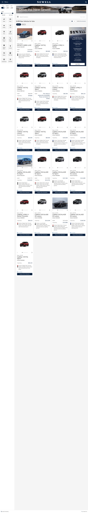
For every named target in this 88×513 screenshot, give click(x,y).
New (3, 5)
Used (11, 5)
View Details (20, 63)
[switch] (3, 7)
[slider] (1, 13)
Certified (7, 5)
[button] (86, 2)
